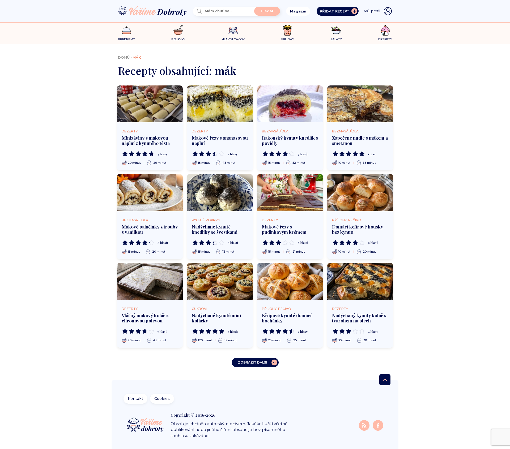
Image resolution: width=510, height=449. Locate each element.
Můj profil (372, 11)
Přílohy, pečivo (346, 220)
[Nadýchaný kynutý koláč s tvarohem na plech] (360, 281)
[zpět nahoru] (384, 379)
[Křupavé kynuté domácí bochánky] (290, 281)
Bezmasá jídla (275, 131)
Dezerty (130, 131)
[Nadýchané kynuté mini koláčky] (220, 281)
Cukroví (199, 309)
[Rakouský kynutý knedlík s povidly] (290, 104)
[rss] (365, 425)
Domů (124, 57)
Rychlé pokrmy (206, 220)
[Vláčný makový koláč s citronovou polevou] (150, 281)
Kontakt (135, 398)
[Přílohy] (287, 30)
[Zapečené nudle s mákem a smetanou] (360, 104)
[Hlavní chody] (233, 30)
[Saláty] (336, 30)
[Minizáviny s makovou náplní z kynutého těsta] (150, 104)
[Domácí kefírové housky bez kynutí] (360, 192)
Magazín (298, 11)
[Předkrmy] (126, 30)
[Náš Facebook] (378, 425)
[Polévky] (178, 30)
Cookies (162, 398)
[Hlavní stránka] (152, 11)
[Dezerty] (385, 30)
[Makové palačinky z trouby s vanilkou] (150, 192)
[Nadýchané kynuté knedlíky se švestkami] (220, 192)
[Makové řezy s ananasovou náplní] (220, 104)
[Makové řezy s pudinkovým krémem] (290, 192)
